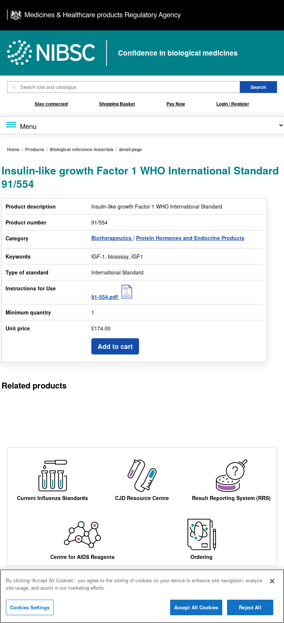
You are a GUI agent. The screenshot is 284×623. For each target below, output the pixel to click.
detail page (130, 149)
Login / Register (232, 103)
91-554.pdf (105, 296)
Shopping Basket (117, 103)
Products (34, 149)
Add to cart (115, 346)
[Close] (272, 581)
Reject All (250, 607)
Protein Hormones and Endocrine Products (190, 237)
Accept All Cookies (196, 607)
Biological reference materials (82, 149)
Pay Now (175, 103)
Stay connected (51, 103)
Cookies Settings (30, 607)
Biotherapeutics (112, 237)
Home (13, 149)
